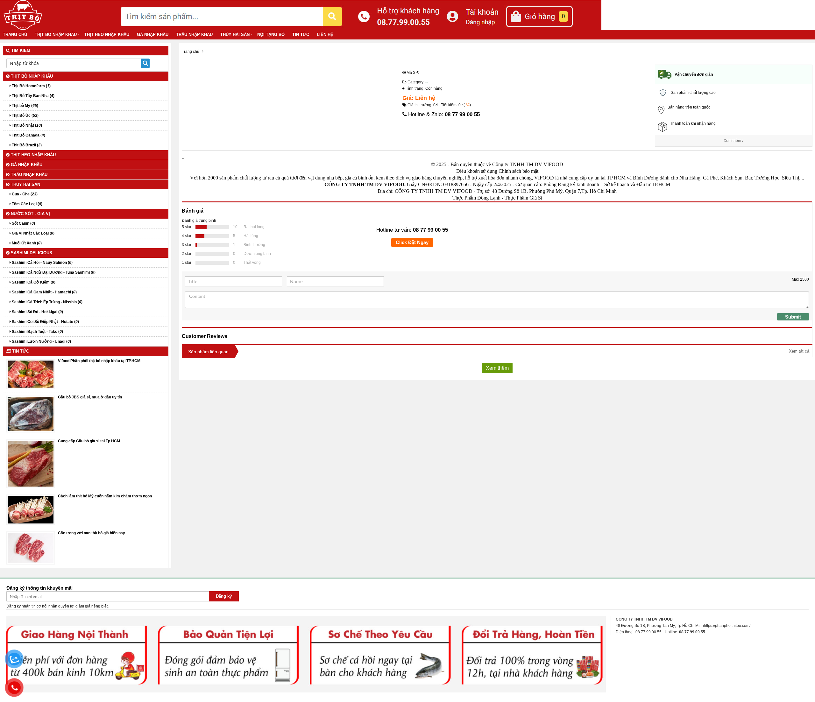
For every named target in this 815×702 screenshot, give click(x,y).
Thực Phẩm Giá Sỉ (523, 197)
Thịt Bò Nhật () (26, 125)
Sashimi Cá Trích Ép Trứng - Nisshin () (46, 302)
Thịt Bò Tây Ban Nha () (32, 96)
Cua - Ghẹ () (24, 194)
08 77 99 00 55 (462, 114)
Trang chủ (15, 34)
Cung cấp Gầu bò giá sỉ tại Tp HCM (89, 441)
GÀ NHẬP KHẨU (152, 34)
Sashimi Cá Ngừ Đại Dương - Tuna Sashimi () (53, 272)
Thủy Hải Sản (235, 34)
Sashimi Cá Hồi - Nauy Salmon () (42, 262)
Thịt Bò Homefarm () (31, 86)
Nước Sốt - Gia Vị (30, 213)
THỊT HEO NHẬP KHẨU (106, 34)
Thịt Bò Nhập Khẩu (56, 34)
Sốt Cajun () (23, 223)
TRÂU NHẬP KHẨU (194, 34)
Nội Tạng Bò (271, 34)
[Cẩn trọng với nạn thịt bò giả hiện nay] (30, 548)
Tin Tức (300, 34)
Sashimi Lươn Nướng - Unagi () (41, 341)
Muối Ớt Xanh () (26, 243)
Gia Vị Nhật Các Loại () (32, 233)
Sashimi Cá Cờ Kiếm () (33, 282)
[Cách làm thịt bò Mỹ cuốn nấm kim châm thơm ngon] (30, 509)
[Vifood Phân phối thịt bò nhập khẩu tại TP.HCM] (30, 374)
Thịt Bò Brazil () (26, 145)
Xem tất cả (799, 351)
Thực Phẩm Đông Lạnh (476, 197)
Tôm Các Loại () (26, 204)
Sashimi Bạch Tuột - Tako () (37, 331)
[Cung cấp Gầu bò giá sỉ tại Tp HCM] (30, 463)
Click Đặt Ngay (412, 242)
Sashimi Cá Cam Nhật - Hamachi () (44, 292)
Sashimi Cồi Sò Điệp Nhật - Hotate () (45, 321)
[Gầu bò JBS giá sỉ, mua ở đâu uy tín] (30, 414)
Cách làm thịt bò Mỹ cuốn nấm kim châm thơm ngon (105, 496)
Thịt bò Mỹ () (24, 105)
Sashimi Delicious (31, 252)
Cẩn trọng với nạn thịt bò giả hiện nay (91, 533)
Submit (793, 316)
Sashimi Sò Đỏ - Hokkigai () (37, 312)
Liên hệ (325, 34)
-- (426, 82)
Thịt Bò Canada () (28, 135)
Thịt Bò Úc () (25, 115)
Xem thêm (733, 140)
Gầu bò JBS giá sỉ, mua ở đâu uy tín (90, 397)
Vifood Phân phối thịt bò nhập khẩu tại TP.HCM (99, 361)
